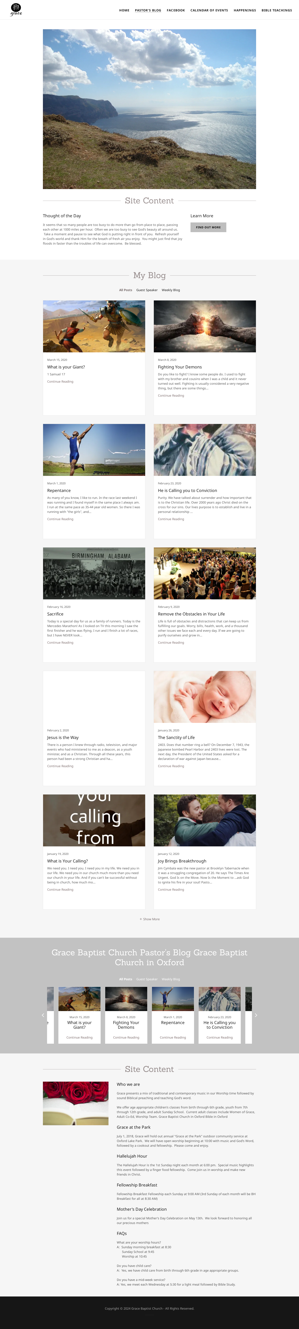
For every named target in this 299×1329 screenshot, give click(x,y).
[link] (16, 9)
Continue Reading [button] (60, 381)
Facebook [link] (176, 10)
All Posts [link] (125, 290)
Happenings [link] (245, 10)
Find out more (208, 227)
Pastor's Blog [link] (148, 10)
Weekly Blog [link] (171, 290)
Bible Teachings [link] (277, 10)
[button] (149, 918)
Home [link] (124, 10)
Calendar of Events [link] (209, 10)
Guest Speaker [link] (147, 290)
